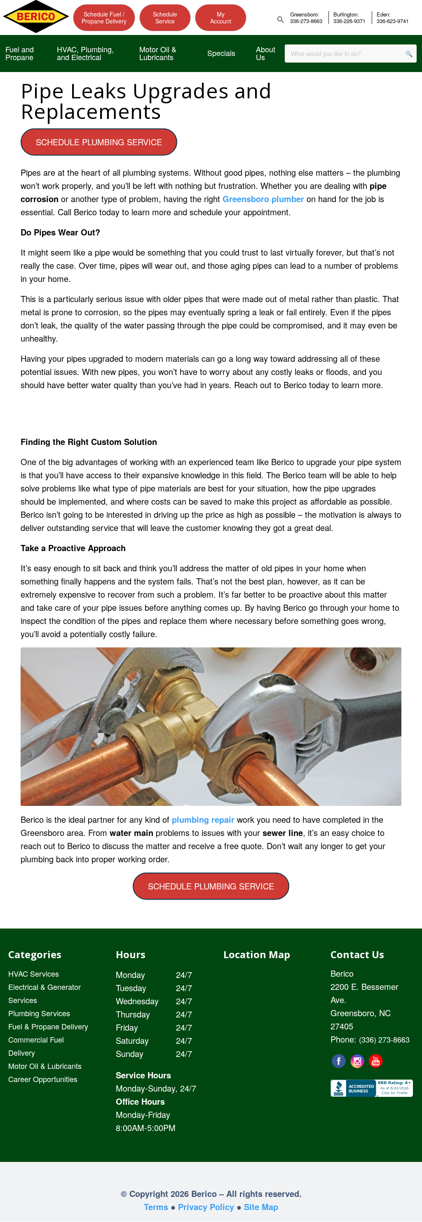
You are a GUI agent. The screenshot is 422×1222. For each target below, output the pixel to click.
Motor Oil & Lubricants (45, 1065)
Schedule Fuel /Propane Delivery (104, 17)
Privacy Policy (206, 1207)
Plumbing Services (39, 1013)
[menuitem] (20, 53)
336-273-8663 (306, 21)
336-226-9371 (349, 21)
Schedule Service (165, 17)
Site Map (261, 1207)
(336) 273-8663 (384, 1039)
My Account (220, 17)
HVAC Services (33, 973)
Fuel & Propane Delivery (48, 1026)
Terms (156, 1207)
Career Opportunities (42, 1078)
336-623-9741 (393, 21)
